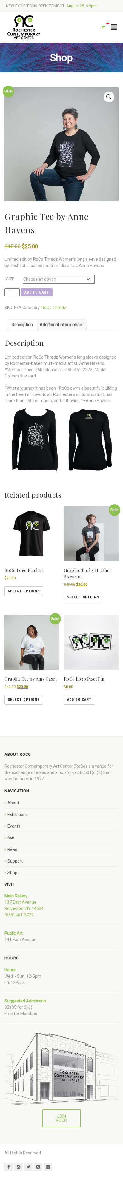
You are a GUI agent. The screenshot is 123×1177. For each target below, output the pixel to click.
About (13, 802)
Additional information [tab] (61, 324)
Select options (24, 591)
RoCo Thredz (53, 307)
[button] (109, 97)
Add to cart (36, 292)
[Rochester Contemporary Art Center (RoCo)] (24, 27)
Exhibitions (17, 814)
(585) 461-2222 (19, 914)
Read (12, 849)
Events (13, 826)
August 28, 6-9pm (81, 6)
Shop (12, 872)
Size (10, 279)
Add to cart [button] (79, 700)
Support (15, 861)
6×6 (10, 837)
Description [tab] (22, 324)
